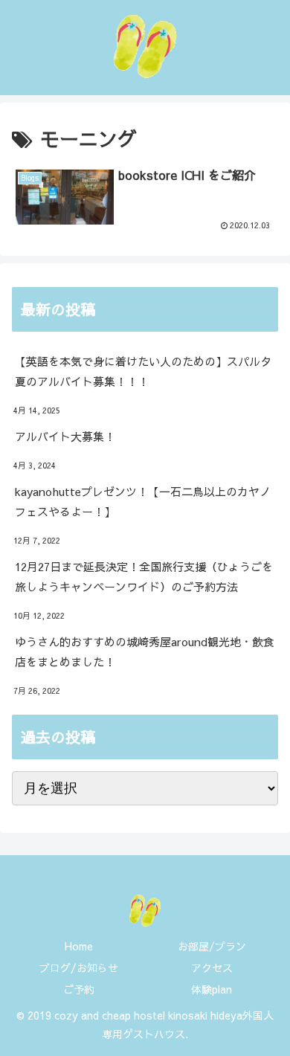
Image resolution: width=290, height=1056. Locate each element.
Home (79, 946)
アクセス (212, 967)
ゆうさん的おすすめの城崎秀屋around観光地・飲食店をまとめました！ (144, 651)
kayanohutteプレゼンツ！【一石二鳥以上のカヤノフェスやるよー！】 (143, 501)
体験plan (211, 989)
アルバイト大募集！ (65, 436)
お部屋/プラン (212, 946)
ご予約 (78, 989)
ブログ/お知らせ (78, 967)
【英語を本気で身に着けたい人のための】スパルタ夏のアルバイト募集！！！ (143, 371)
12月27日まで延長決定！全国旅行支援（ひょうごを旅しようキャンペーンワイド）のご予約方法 (144, 576)
